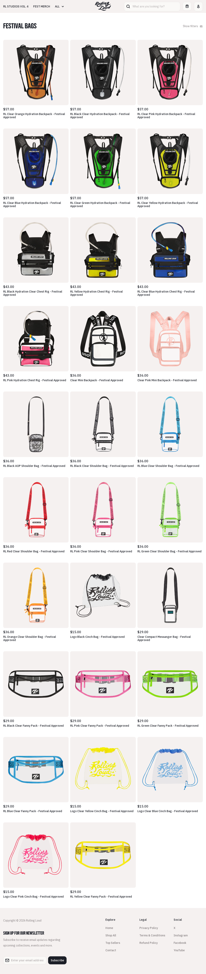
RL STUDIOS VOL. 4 (15, 6)
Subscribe (57, 960)
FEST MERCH (41, 6)
